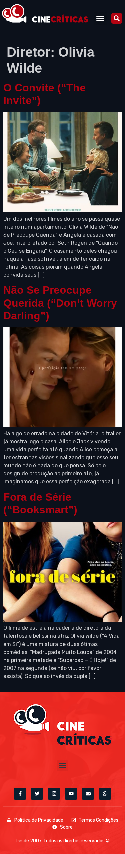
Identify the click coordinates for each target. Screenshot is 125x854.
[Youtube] (71, 794)
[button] (100, 18)
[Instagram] (54, 794)
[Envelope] (88, 794)
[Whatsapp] (105, 794)
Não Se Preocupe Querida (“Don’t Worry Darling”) (60, 303)
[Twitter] (37, 794)
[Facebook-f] (20, 794)
